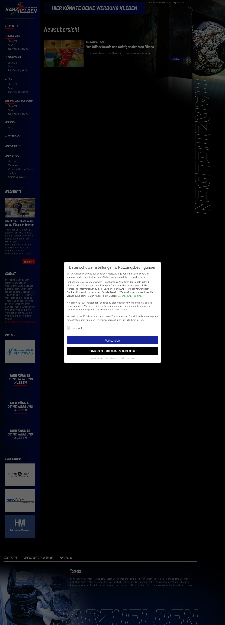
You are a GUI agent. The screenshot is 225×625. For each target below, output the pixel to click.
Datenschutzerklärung (129, 295)
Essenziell (77, 327)
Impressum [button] (129, 358)
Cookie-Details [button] (97, 358)
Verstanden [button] (112, 340)
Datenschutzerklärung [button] (114, 358)
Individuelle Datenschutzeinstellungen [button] (112, 350)
